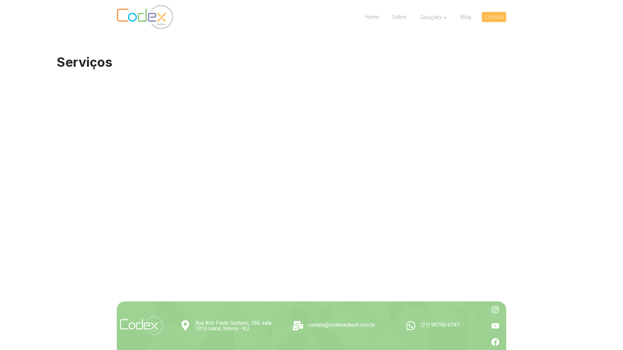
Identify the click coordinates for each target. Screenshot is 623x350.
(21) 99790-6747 (440, 325)
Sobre (399, 16)
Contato (494, 16)
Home (372, 16)
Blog (465, 16)
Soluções (431, 16)
